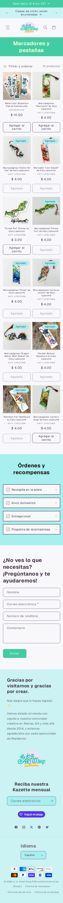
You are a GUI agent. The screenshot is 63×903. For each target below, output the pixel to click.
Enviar (14, 653)
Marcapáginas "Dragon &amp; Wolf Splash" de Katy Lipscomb (16, 356)
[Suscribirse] (51, 801)
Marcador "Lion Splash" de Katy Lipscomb (46, 169)
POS (34, 881)
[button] (8, 27)
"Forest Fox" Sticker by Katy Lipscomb (16, 230)
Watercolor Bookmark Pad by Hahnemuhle (17, 105)
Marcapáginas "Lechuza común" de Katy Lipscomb (46, 293)
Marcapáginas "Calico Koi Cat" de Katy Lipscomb (16, 169)
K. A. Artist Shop (22, 881)
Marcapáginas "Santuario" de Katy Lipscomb (46, 106)
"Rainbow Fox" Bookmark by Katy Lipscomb (16, 418)
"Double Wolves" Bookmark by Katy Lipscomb (46, 356)
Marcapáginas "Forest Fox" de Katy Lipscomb (46, 230)
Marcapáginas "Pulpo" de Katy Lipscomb (16, 291)
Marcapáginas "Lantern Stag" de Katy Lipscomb (46, 418)
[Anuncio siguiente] (56, 13)
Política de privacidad (47, 892)
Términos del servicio (19, 892)
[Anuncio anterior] (7, 13)
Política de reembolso (37, 886)
